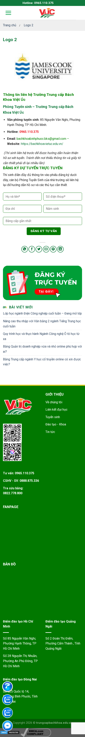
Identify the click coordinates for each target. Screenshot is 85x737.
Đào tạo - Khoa (55, 424)
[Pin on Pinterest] (53, 249)
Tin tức (50, 432)
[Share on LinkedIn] (60, 249)
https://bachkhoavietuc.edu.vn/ (42, 144)
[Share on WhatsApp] (24, 249)
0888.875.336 (29, 481)
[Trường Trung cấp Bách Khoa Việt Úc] (47, 13)
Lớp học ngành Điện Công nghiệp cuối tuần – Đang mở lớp (42, 313)
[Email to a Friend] (46, 249)
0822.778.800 (12, 493)
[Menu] (6, 13)
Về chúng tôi (53, 402)
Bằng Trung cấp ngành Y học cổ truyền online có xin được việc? (42, 361)
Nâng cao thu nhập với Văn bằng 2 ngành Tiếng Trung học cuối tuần (42, 323)
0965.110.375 (29, 132)
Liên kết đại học (56, 409)
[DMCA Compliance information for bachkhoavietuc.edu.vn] (36, 732)
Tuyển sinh (52, 417)
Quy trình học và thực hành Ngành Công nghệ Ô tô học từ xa (41, 336)
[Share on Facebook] (31, 249)
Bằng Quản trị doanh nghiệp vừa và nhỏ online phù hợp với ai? (42, 349)
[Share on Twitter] (39, 249)
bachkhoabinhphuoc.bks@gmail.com (41, 139)
